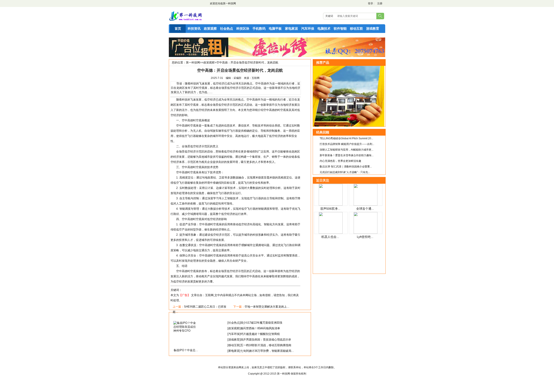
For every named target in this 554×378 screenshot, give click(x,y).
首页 (178, 28)
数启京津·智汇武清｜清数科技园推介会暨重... (346, 166)
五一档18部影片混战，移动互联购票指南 (265, 345)
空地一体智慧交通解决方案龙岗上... (267, 306)
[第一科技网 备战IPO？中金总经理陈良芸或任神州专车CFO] (185, 330)
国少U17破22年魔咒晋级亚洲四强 (261, 322)
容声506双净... (330, 208)
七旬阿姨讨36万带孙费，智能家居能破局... (267, 350)
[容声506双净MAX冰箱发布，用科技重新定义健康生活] (331, 204)
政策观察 (210, 28)
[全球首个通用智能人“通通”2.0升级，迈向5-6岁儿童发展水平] (365, 204)
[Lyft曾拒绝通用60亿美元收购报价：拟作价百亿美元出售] (365, 232)
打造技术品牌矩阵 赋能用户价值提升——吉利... (347, 144)
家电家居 (291, 28)
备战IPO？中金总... (186, 350)
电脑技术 (323, 28)
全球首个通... (365, 208)
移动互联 (356, 28)
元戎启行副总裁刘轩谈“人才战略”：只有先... (345, 172)
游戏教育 (372, 28)
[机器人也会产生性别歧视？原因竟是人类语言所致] (331, 232)
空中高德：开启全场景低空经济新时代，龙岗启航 (247, 62)
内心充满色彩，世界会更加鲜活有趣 (340, 160)
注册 (379, 3)
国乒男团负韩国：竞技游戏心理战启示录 (265, 339)
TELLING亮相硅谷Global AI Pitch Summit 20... (346, 138)
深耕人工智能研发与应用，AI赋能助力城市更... (346, 149)
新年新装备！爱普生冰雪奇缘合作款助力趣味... (347, 155)
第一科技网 (229, 3)
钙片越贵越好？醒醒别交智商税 (260, 334)
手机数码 (259, 28)
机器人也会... (330, 236)
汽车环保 (307, 28)
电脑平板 (275, 28)
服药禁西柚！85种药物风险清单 (260, 328)
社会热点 (226, 28)
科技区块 (242, 28)
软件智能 (340, 28)
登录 (370, 3)
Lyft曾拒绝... (365, 236)
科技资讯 (194, 28)
